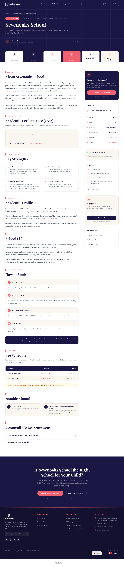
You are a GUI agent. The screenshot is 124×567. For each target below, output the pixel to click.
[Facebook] (6, 539)
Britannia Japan (42, 525)
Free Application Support (74, 529)
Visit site (112, 142)
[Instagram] (10, 539)
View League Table (74, 493)
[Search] (27, 534)
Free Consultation (111, 4)
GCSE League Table (72, 522)
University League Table (73, 525)
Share (76, 42)
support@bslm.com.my (98, 178)
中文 (82, 4)
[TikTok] (18, 539)
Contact (72, 4)
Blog (64, 4)
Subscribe (102, 218)
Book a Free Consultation (50, 493)
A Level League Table (72, 518)
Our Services (56, 4)
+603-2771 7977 (96, 169)
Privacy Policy (8, 553)
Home (7, 13)
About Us (43, 4)
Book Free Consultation (102, 92)
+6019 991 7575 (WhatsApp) (100, 173)
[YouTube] (14, 539)
